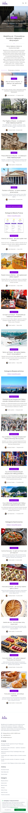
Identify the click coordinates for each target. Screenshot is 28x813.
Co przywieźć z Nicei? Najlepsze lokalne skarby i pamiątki (13, 763)
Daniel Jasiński (4, 774)
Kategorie (4, 778)
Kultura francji (4, 790)
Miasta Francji (14, 235)
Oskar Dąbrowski (4, 772)
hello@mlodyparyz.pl (7, 737)
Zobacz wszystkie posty (14, 216)
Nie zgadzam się (8, 809)
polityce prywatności (14, 807)
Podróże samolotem (5, 794)
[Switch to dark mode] (23, 3)
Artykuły (3, 741)
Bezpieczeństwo (14, 396)
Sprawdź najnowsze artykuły (14, 206)
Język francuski (4, 792)
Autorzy (3, 767)
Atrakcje (14, 17)
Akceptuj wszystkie (20, 809)
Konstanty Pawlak (5, 769)
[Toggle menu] (25, 3)
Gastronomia (14, 548)
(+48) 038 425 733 (6, 735)
